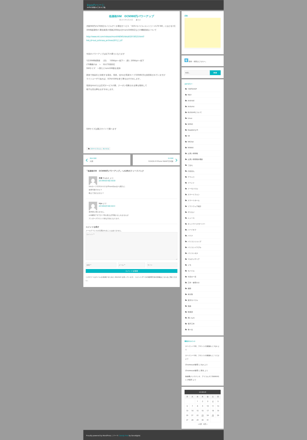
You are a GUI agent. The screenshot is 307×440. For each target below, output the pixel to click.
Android (191, 100)
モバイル (106, 149)
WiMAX (190, 147)
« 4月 (200, 424)
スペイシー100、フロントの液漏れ (198, 346)
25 (213, 415)
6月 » (205, 424)
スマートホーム (194, 200)
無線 (189, 306)
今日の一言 (192, 277)
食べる (190, 329)
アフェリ (191, 177)
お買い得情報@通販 (195, 159)
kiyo (139, 20)
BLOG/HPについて (195, 112)
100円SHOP (192, 89)
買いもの (191, 318)
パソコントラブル (194, 247)
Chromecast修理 (191, 364)
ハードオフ (192, 230)
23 (203, 415)
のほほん (191, 171)
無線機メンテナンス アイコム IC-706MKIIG (202, 376)
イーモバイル (193, 188)
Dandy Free (123, 435)
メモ (189, 265)
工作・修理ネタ (194, 282)
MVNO (190, 124)
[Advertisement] (203, 33)
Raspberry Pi (193, 130)
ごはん (190, 165)
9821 (190, 95)
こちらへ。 (203, 61)
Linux (190, 118)
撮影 (189, 288)
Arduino (191, 106)
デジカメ (191, 212)
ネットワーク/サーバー (196, 224)
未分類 (190, 294)
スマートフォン (95, 149)
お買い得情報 (193, 153)
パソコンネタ (193, 253)
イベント (191, 183)
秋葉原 (190, 312)
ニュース (191, 218)
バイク (190, 235)
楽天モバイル (193, 300)
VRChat (191, 142)
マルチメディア (194, 259)
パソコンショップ (194, 241)
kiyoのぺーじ (96, 5)
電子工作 (191, 323)
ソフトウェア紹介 (194, 206)
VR (189, 136)
